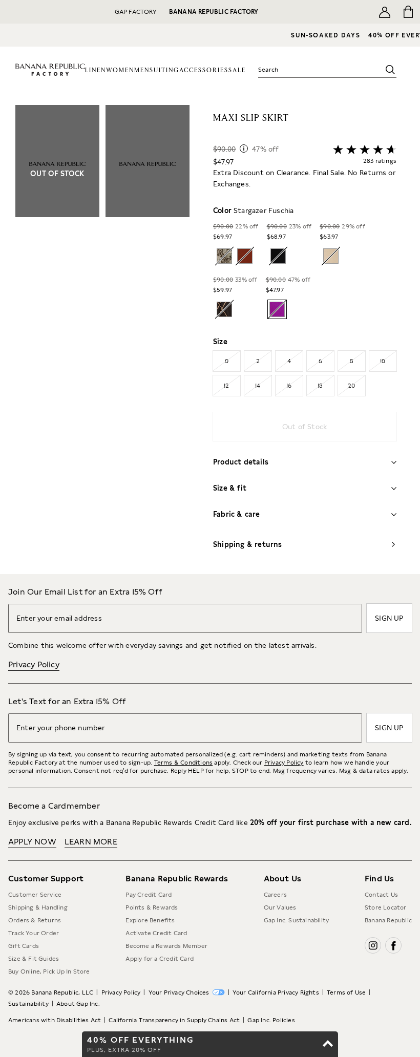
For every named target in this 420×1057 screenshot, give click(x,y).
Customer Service (34, 894)
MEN (142, 70)
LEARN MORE (91, 842)
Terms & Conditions (183, 762)
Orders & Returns (34, 920)
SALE (237, 70)
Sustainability (28, 1003)
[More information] (244, 148)
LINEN (95, 70)
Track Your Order (33, 933)
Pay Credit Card (148, 894)
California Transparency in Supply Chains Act (174, 1020)
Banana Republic (388, 920)
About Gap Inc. (78, 1003)
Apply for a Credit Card (159, 958)
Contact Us (381, 894)
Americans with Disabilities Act (54, 1020)
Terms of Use (346, 992)
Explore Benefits (150, 920)
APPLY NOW (32, 842)
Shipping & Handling (38, 907)
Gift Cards (23, 945)
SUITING (164, 70)
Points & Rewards (151, 907)
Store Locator (386, 907)
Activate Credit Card (156, 933)
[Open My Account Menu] (384, 12)
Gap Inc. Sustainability (296, 920)
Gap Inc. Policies (271, 1020)
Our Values (280, 907)
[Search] (390, 70)
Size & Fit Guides (33, 958)
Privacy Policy (33, 664)
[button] (102, 339)
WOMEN (120, 70)
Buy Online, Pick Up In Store (49, 971)
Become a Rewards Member (166, 945)
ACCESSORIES (203, 70)
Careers (275, 894)
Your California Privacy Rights (276, 992)
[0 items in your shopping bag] (408, 12)
